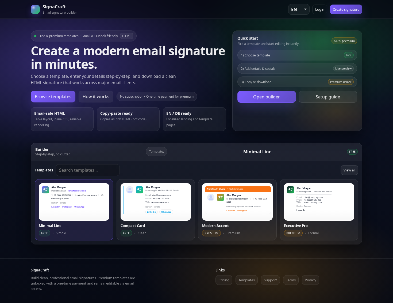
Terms (291, 280)
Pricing (223, 280)
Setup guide (328, 97)
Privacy (310, 280)
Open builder (266, 97)
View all (349, 170)
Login (319, 9)
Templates (246, 280)
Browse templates (53, 96)
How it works (96, 96)
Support (270, 280)
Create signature (346, 9)
